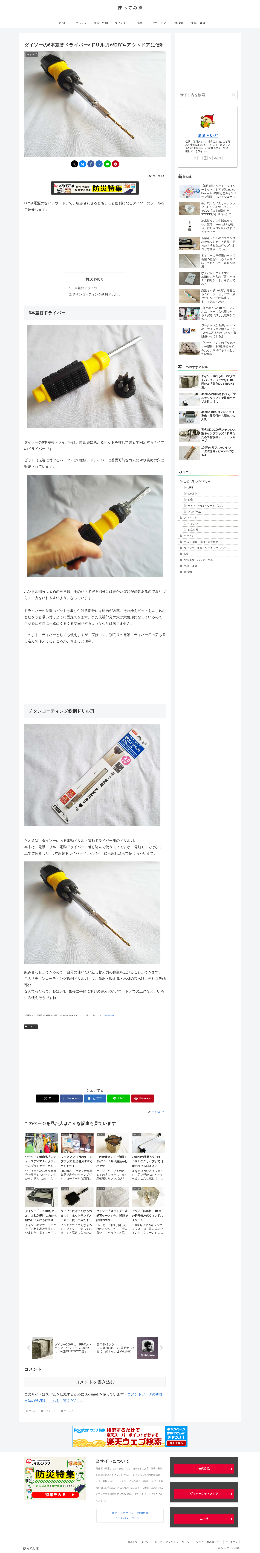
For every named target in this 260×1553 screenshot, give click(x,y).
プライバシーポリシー (128, 1517)
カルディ (198, 1542)
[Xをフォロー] (195, 158)
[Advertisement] (95, 242)
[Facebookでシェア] (90, 163)
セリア (158, 1542)
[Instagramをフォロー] (205, 158)
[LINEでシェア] (107, 163)
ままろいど (208, 135)
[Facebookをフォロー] (200, 158)
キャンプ (32, 1026)
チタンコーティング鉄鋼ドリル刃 (96, 294)
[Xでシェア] (74, 163)
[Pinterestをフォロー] (210, 158)
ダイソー (146, 1542)
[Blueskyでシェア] (82, 163)
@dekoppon (109, 1015)
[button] (234, 95)
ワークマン (231, 1542)
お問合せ (142, 1513)
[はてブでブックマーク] (99, 163)
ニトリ (204, 1518)
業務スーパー (214, 1542)
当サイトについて (123, 1513)
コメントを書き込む (95, 1382)
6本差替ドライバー (86, 288)
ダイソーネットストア (204, 1493)
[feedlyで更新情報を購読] (215, 158)
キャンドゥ (172, 1542)
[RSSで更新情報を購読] (220, 158)
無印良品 (204, 1468)
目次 (89, 279)
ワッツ (185, 1542)
